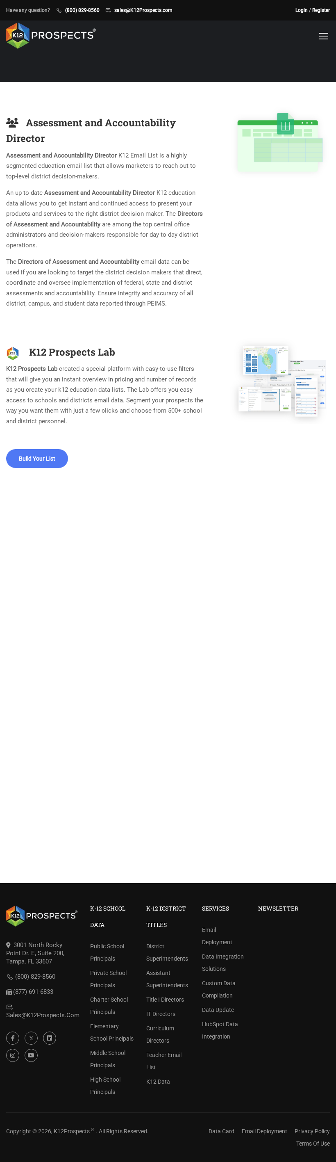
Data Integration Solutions (223, 962)
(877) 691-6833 (33, 991)
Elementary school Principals (112, 1032)
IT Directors (160, 1014)
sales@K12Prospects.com (143, 10)
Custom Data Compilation (219, 989)
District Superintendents (167, 952)
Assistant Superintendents (167, 979)
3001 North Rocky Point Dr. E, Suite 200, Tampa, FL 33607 (35, 953)
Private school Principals (108, 979)
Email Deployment (217, 936)
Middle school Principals (107, 1059)
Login (301, 10)
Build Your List (37, 458)
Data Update (218, 1010)
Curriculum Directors (160, 1034)
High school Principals (105, 1085)
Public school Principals (107, 952)
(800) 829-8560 (82, 10)
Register (321, 10)
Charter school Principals (109, 1005)
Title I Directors (165, 999)
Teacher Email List (164, 1061)
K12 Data (158, 1081)
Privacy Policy (312, 1131)
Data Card (221, 1131)
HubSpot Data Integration (220, 1030)
